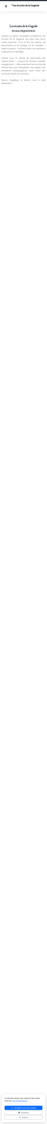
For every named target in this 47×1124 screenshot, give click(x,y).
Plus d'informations (19, 1101)
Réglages (25, 1112)
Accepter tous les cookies (25, 1108)
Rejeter (25, 1117)
